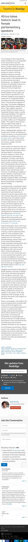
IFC (8, 536)
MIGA (11, 536)
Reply (23, 481)
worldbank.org (23, 0)
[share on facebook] (7, 541)
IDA (6, 536)
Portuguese (6, 377)
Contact (2, 528)
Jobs (23, 526)
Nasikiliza (20, 9)
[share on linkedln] (16, 541)
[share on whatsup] (21, 541)
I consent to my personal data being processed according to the (14, 382)
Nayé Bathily (4, 34)
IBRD (3, 536)
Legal (2, 526)
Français (20, 375)
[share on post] (11, 541)
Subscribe (7, 388)
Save (4, 464)
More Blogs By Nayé (15, 407)
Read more (9, 504)
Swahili (14, 377)
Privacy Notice (17, 450)
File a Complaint (4, 530)
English (8, 36)
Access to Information (16, 526)
